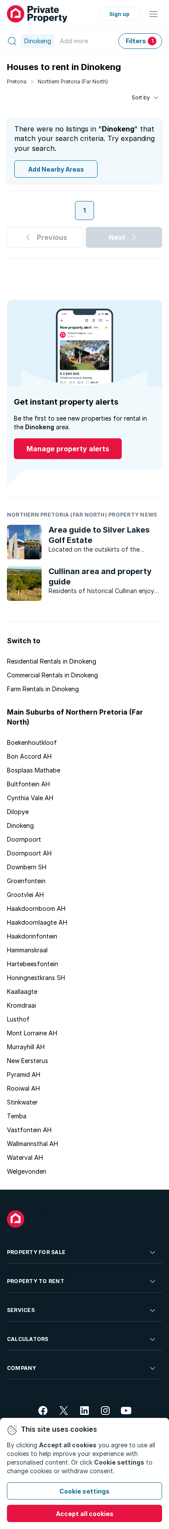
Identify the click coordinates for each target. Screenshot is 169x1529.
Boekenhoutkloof (32, 742)
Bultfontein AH (28, 784)
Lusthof (18, 1019)
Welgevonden (26, 1171)
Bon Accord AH (29, 756)
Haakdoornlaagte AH (37, 922)
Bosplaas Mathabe (33, 770)
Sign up (119, 14)
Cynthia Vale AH (30, 797)
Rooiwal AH (23, 1088)
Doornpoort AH (29, 853)
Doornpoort (24, 839)
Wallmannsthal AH (32, 1143)
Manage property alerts (67, 448)
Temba (16, 1116)
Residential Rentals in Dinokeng (51, 661)
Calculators (28, 1339)
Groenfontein (26, 880)
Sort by (141, 97)
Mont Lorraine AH (32, 1033)
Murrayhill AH (26, 1046)
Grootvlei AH (25, 894)
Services (21, 1310)
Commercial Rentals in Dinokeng (52, 675)
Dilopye (18, 811)
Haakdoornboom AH (36, 908)
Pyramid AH (23, 1074)
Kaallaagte (22, 991)
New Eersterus (27, 1060)
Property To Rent (35, 1281)
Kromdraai (21, 1005)
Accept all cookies (85, 1513)
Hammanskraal (27, 950)
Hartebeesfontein (32, 963)
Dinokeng (20, 825)
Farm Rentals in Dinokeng (43, 689)
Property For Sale (36, 1252)
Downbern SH (26, 867)
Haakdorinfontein (32, 936)
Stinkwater (22, 1102)
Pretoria (16, 81)
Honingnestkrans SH (36, 977)
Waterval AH (25, 1157)
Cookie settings (84, 1491)
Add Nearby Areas (56, 169)
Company (21, 1368)
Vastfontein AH (29, 1129)
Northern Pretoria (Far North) (73, 81)
